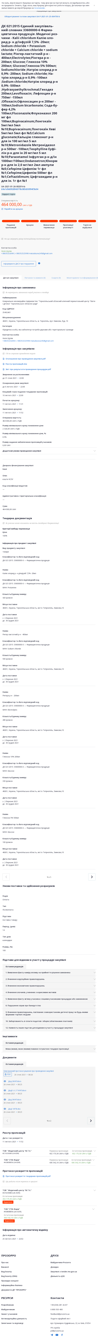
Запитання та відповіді (12, 1323)
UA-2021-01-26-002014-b (13, 186)
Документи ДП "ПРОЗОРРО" (14, 1290)
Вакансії (5, 1267)
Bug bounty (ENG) (9, 1276)
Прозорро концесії (9, 1281)
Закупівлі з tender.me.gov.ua (64, 1271)
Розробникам (7, 1305)
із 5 (49, 877)
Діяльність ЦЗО (58, 1276)
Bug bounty (6, 1271)
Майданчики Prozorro (61, 1262)
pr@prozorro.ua (57, 1331)
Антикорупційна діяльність (14, 1318)
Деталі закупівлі (11, 278)
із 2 (49, 1121)
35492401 (7, 312)
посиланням (39, 8)
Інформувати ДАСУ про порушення (18, 263)
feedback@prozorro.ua (60, 1314)
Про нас (5, 1262)
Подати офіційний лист (60, 1318)
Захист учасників (9, 1314)
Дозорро (55, 1267)
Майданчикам (8, 1309)
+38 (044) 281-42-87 (59, 1305)
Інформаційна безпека (11, 1285)
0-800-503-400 (57, 1309)
